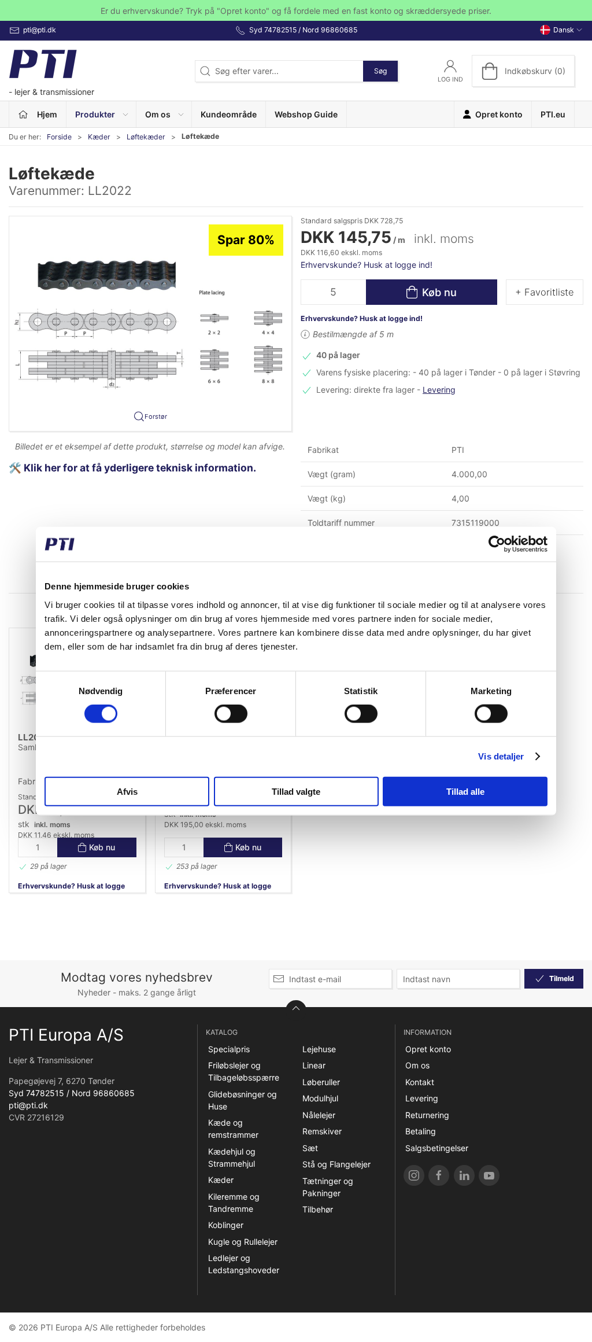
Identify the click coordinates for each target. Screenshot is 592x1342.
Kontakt (419, 1082)
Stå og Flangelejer (336, 1164)
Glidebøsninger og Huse (242, 1100)
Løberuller (321, 1082)
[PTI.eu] (414, 1175)
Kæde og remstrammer (233, 1129)
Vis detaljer (501, 756)
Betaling (420, 1131)
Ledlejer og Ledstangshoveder (243, 1264)
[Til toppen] (296, 1010)
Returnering (427, 1115)
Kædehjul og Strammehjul (232, 1157)
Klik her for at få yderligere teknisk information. (141, 468)
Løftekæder (146, 136)
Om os (417, 1065)
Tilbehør (317, 1209)
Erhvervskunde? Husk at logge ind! (366, 265)
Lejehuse (319, 1049)
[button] (101, 114)
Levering (439, 390)
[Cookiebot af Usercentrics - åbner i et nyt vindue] (496, 544)
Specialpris (229, 1049)
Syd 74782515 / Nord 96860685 (72, 1093)
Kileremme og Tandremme (234, 1203)
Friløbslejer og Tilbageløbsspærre (243, 1071)
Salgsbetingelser (436, 1148)
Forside (59, 136)
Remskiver (322, 1131)
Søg (380, 71)
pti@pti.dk (28, 1105)
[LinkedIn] (464, 1175)
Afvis (127, 791)
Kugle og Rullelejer (243, 1242)
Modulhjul (320, 1098)
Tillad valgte (296, 791)
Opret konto (428, 1049)
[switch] (230, 714)
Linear (313, 1065)
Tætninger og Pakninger (327, 1187)
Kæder (99, 136)
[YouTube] (489, 1175)
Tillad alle (465, 791)
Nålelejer (318, 1115)
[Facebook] (438, 1175)
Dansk (563, 29)
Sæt (310, 1148)
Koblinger (225, 1225)
